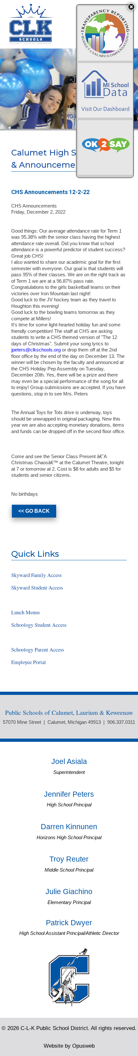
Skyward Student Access (37, 587)
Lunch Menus (25, 612)
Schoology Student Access (38, 624)
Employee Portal (28, 662)
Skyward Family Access (36, 575)
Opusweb (69, 1046)
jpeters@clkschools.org (36, 349)
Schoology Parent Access (37, 649)
